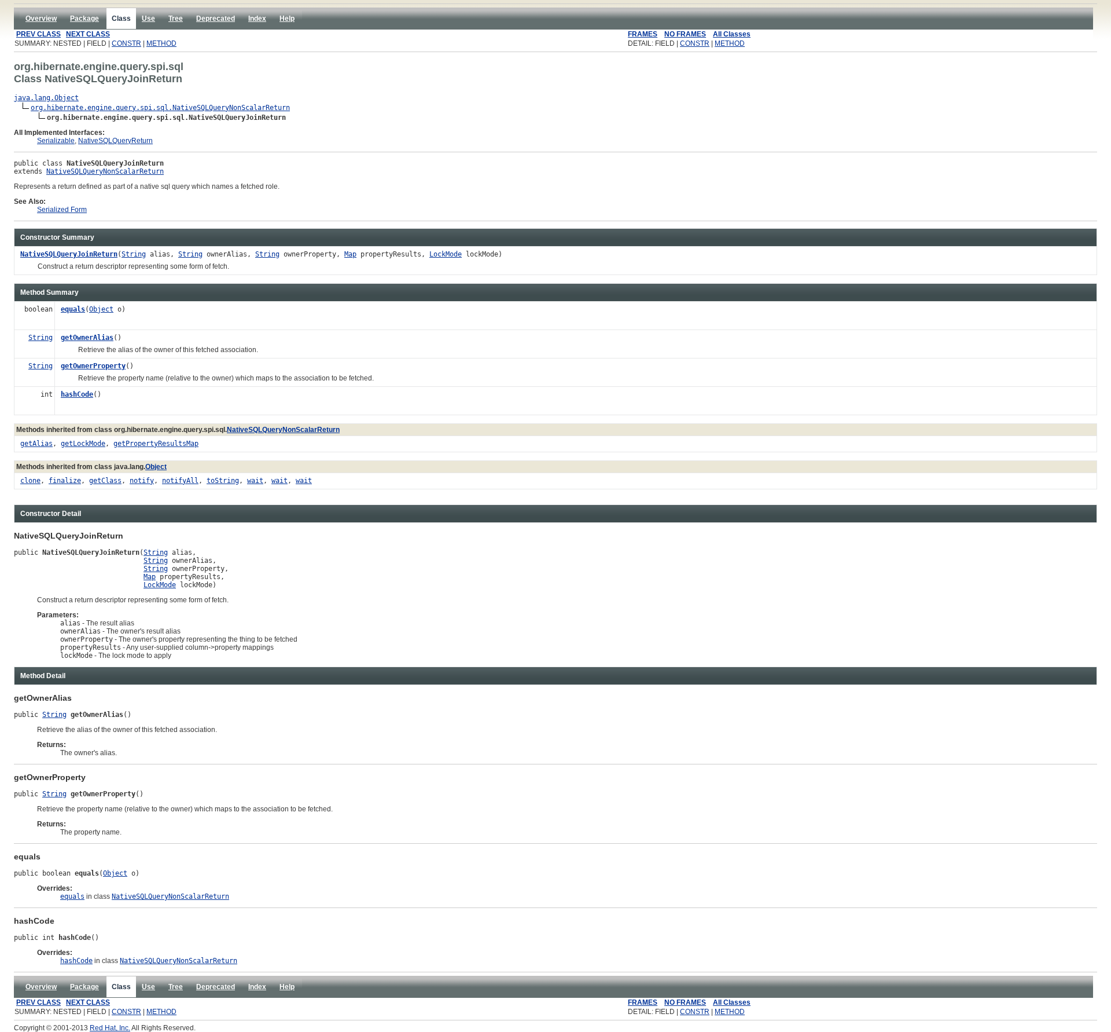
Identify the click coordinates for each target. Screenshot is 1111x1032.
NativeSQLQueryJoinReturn (68, 254)
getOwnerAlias (87, 338)
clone (30, 481)
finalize (65, 481)
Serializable (56, 141)
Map (350, 254)
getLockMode (83, 444)
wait (255, 481)
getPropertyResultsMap (155, 444)
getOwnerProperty (93, 366)
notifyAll (180, 481)
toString (223, 481)
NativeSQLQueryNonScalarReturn (105, 171)
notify (142, 481)
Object (101, 309)
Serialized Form (62, 210)
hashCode (77, 394)
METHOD (161, 43)
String (134, 254)
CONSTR (126, 43)
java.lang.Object (46, 98)
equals (73, 309)
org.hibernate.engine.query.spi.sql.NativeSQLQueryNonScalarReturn (160, 108)
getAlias (36, 444)
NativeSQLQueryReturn (115, 141)
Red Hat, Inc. (110, 1028)
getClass (105, 481)
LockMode (445, 254)
